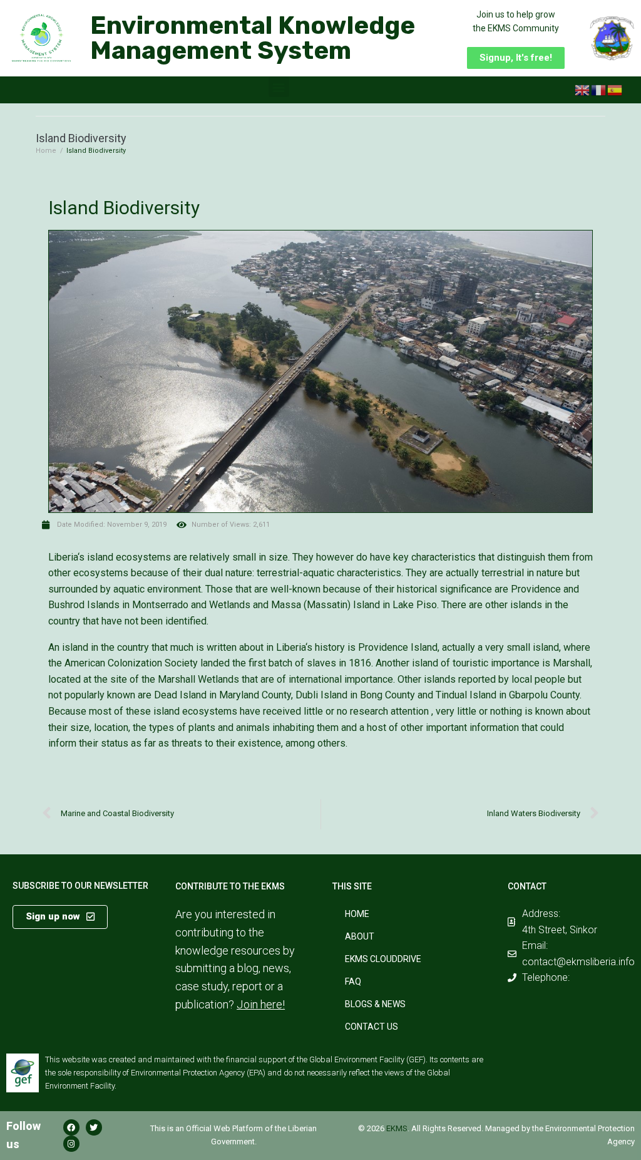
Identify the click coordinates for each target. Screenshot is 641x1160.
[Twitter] (94, 1127)
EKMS (397, 1128)
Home (46, 151)
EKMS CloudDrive (383, 959)
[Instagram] (71, 1144)
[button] (516, 58)
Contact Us (371, 1027)
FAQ (353, 981)
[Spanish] (615, 90)
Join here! (261, 1004)
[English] (583, 90)
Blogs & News (375, 1004)
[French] (599, 90)
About (359, 936)
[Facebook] (71, 1127)
